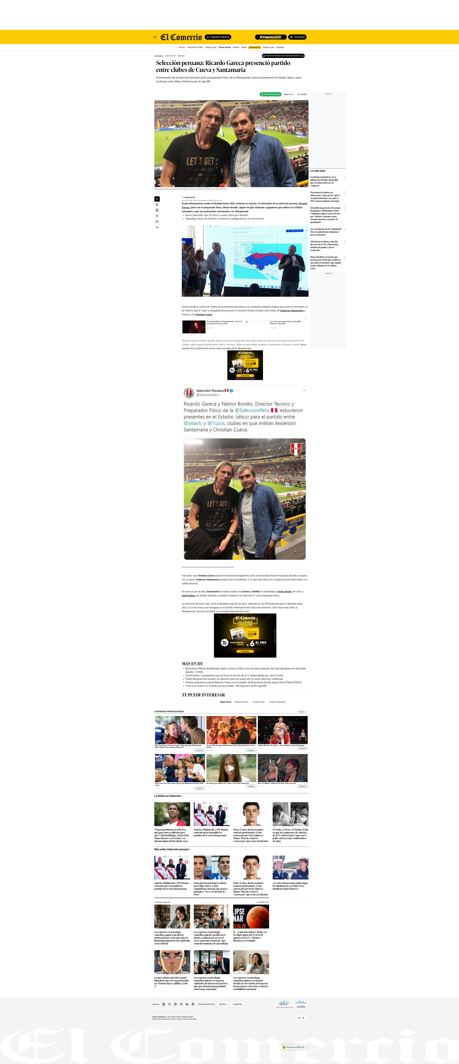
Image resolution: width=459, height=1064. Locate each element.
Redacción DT (190, 197)
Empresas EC (254, 47)
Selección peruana (241, 702)
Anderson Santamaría (277, 702)
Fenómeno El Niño (195, 47)
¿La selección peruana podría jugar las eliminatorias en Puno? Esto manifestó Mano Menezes (290, 885)
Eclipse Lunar (211, 47)
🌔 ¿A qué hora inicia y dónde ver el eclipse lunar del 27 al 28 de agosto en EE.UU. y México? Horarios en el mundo (250, 936)
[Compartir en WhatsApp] (157, 204)
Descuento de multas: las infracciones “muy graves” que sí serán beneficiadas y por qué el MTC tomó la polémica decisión (325, 196)
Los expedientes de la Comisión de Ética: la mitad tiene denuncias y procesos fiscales (326, 231)
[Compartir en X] (157, 216)
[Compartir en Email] (157, 222)
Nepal (243, 47)
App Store (223, 1004)
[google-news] (192, 1004)
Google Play (237, 1004)
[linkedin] (187, 1004)
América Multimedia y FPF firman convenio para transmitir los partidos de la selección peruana (211, 832)
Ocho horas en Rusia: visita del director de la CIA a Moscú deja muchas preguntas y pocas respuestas (324, 245)
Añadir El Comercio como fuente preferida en (283, 56)
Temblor (236, 47)
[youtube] (181, 1004)
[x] (169, 1004)
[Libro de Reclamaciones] (301, 1004)
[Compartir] (157, 199)
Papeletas (280, 47)
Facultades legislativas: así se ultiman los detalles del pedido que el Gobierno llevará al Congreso (324, 181)
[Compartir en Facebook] (157, 210)
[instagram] (175, 1004)
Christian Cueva (259, 702)
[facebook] (163, 1004)
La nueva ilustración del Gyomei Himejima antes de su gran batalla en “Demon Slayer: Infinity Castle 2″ (171, 982)
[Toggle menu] (155, 37)
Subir (299, 1018)
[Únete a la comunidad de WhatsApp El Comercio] (270, 94)
